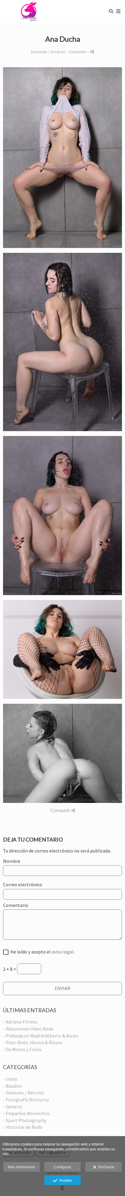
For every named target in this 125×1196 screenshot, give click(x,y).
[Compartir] (92, 51)
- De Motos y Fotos (22, 1049)
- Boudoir (12, 1086)
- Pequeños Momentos (26, 1113)
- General (12, 1107)
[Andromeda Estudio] (31, 11)
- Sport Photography (24, 1120)
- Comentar (76, 51)
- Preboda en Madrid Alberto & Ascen (40, 1036)
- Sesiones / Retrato (23, 1093)
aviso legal (63, 952)
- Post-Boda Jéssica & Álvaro (32, 1042)
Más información (21, 1167)
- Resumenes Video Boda (28, 1029)
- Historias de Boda (22, 1127)
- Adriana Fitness (20, 1022)
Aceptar (64, 1180)
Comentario (15, 905)
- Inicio (10, 1079)
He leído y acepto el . (41, 952)
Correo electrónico (22, 884)
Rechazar (105, 1167)
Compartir (60, 810)
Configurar (62, 1167)
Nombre (11, 861)
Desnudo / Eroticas (48, 51)
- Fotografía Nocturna (26, 1100)
